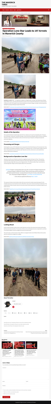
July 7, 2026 (19, 356)
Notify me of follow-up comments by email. (11, 391)
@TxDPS (8, 169)
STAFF (13, 301)
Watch (15, 10)
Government (10, 343)
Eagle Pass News (5, 343)
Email (27, 381)
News (10, 346)
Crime (21, 342)
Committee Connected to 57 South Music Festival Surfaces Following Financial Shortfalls (26, 153)
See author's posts (17, 303)
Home (3, 10)
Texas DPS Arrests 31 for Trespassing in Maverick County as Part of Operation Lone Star (17, 322)
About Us (11, 10)
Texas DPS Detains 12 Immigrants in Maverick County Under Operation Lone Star (16, 324)
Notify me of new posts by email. (9, 393)
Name (3, 381)
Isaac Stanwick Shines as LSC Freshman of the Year (19, 141)
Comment (4, 367)
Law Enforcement (20, 343)
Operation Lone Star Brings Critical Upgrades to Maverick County (14, 325)
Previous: (13, 332)
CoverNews (29, 402)
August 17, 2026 (8, 356)
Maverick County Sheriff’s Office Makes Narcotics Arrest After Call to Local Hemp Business (31, 352)
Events (16, 343)
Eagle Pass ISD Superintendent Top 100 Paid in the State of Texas (21, 236)
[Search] (48, 10)
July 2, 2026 (31, 355)
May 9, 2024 (34, 176)
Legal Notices (19, 10)
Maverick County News (11, 28)
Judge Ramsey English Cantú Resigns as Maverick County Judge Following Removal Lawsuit (6, 353)
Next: (36, 332)
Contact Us (7, 10)
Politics (4, 347)
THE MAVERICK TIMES (8, 3)
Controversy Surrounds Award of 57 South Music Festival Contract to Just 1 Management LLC (28, 107)
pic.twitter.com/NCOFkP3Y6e (34, 174)
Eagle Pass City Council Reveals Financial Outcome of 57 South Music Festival (25, 189)
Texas (6, 347)
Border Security (5, 28)
